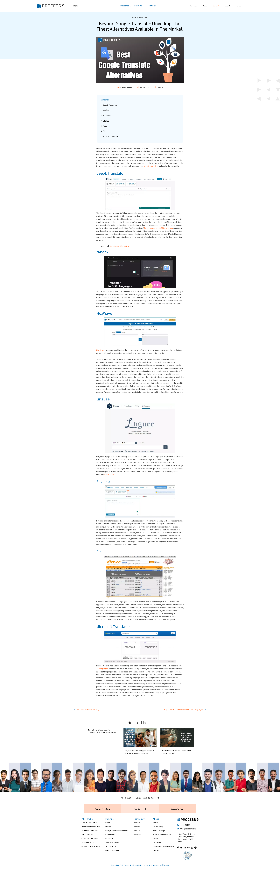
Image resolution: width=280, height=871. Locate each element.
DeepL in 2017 (110, 474)
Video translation (87, 834)
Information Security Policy (163, 846)
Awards (155, 838)
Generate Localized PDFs (90, 846)
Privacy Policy (158, 827)
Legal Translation (112, 850)
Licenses (156, 850)
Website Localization (89, 823)
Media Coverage (159, 830)
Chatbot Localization (89, 838)
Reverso (106, 126)
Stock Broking (110, 846)
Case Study (157, 842)
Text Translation (87, 842)
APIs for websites (151, 166)
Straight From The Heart (162, 834)
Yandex (106, 110)
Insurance (109, 838)
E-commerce (110, 834)
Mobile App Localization (90, 827)
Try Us (238, 6)
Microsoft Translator (111, 136)
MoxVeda (137, 823)
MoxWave (107, 115)
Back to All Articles (139, 17)
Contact (216, 6)
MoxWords (137, 834)
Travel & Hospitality (112, 842)
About (205, 6)
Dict (104, 131)
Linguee (106, 120)
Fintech (108, 827)
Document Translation (90, 830)
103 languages (102, 669)
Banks (107, 823)
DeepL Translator (110, 105)
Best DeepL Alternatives (120, 246)
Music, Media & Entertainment (116, 830)
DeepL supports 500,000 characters (158, 228)
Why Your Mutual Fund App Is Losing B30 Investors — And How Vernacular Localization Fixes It (139, 753)
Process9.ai (227, 6)
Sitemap (166, 865)
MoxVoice (137, 830)
